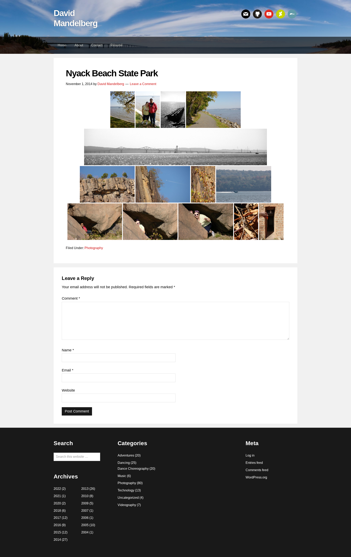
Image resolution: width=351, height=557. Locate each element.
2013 (85, 488)
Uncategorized (128, 497)
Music (122, 476)
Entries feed (254, 462)
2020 (57, 503)
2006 (85, 517)
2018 (57, 510)
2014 (57, 539)
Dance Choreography (133, 468)
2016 (57, 525)
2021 (57, 496)
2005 (85, 525)
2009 (85, 503)
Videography (127, 505)
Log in (250, 455)
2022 (57, 488)
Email (67, 370)
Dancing (124, 462)
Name (68, 350)
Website (68, 390)
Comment (71, 298)
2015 (57, 532)
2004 (85, 532)
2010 (85, 496)
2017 (57, 517)
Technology (126, 490)
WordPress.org (256, 477)
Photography (93, 248)
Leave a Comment (143, 84)
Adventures (126, 455)
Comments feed (257, 470)
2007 (85, 510)
